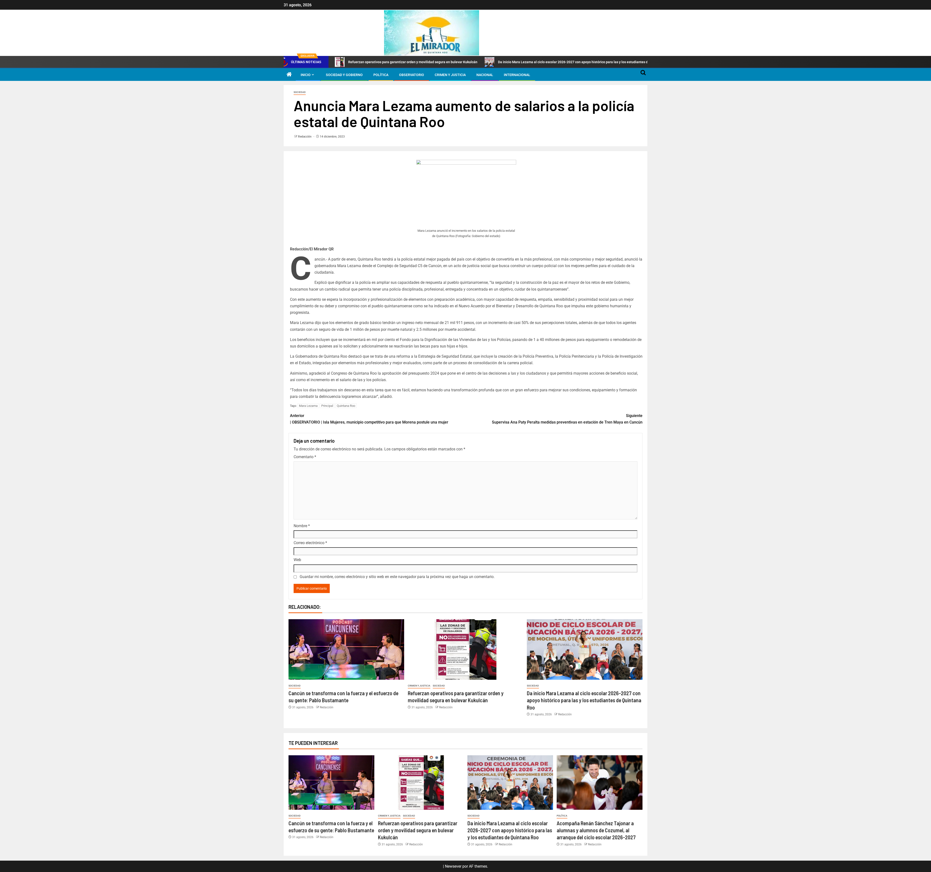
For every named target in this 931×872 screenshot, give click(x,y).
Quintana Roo (346, 406)
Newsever (453, 866)
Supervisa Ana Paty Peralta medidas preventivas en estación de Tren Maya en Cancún (567, 418)
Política (380, 75)
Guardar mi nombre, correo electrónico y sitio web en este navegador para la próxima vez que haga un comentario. (397, 576)
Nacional (484, 75)
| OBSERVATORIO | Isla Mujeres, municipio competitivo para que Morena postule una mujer (369, 418)
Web (297, 559)
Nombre (302, 526)
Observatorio (411, 75)
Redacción (305, 136)
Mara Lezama (308, 406)
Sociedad (300, 92)
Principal (327, 406)
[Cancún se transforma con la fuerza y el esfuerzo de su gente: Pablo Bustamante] (346, 649)
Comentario (305, 457)
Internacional (517, 75)
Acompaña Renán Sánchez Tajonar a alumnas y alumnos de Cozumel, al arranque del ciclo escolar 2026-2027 (596, 830)
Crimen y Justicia (450, 75)
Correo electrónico (310, 542)
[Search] (643, 75)
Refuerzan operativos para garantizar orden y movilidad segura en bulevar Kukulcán (350, 62)
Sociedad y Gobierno (344, 75)
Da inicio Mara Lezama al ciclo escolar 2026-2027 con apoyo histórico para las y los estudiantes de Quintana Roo (522, 62)
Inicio (306, 75)
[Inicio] (289, 74)
